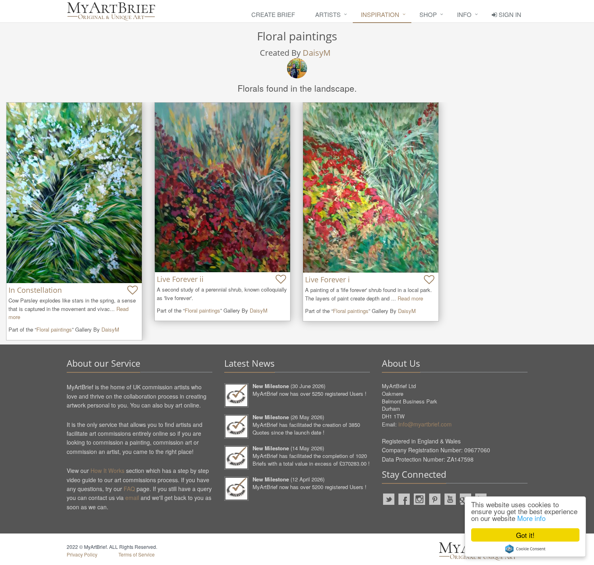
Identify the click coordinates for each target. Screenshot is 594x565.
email (132, 498)
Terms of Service (136, 554)
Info (464, 14)
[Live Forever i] (370, 188)
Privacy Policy (82, 554)
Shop (428, 14)
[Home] (111, 11)
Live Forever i (327, 279)
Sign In (509, 14)
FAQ (129, 489)
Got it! (525, 535)
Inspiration (380, 14)
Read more (410, 298)
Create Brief (273, 14)
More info (531, 518)
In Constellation (35, 290)
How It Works (107, 470)
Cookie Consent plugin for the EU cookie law (525, 548)
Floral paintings (54, 329)
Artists (328, 14)
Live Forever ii (180, 279)
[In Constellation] (74, 193)
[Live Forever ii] (222, 187)
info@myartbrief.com (425, 424)
